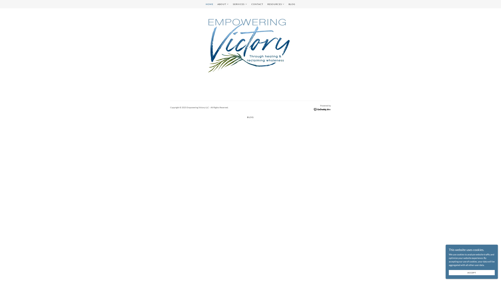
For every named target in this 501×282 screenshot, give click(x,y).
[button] (223, 4)
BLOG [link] (292, 4)
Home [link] (209, 4)
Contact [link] (257, 4)
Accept (471, 273)
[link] (322, 109)
